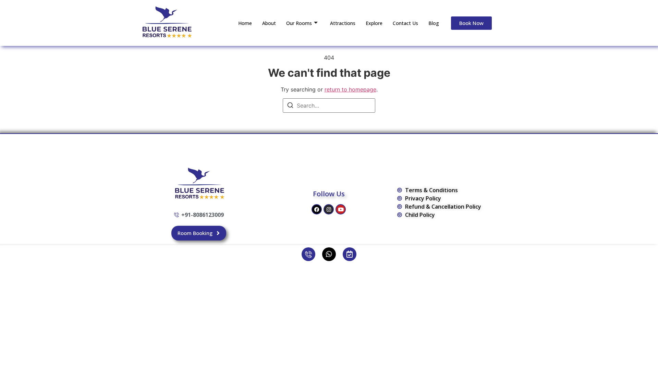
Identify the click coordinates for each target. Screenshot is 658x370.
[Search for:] (329, 105)
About (269, 23)
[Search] (290, 106)
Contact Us (405, 23)
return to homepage (350, 89)
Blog (433, 23)
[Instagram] (329, 209)
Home (245, 23)
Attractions (342, 23)
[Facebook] (317, 209)
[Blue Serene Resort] (166, 21)
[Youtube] (341, 209)
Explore (374, 23)
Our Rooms (299, 23)
